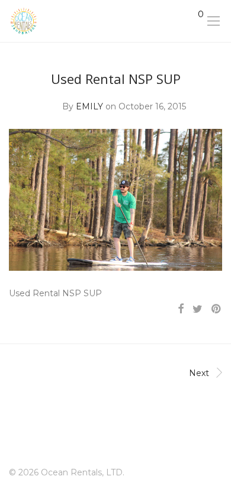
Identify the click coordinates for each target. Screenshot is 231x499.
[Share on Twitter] (197, 309)
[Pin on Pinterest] (216, 309)
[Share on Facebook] (181, 309)
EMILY (89, 106)
